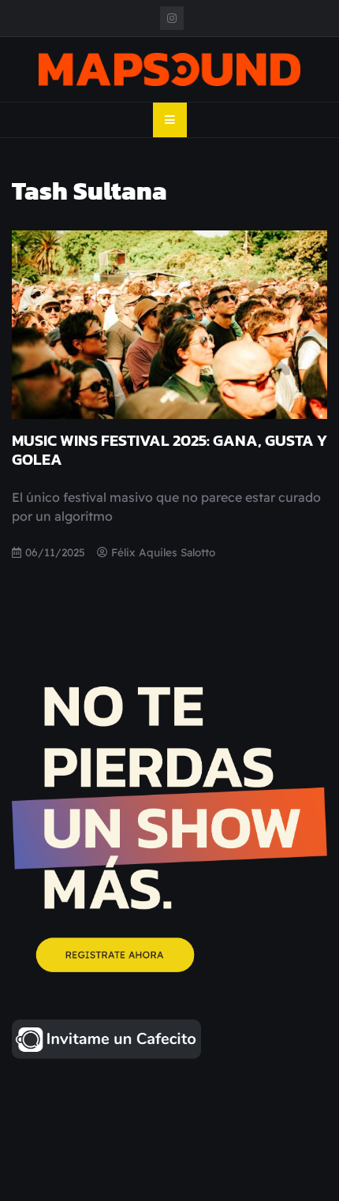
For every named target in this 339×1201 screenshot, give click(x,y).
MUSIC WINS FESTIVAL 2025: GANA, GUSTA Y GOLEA (169, 449)
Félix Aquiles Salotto (163, 552)
